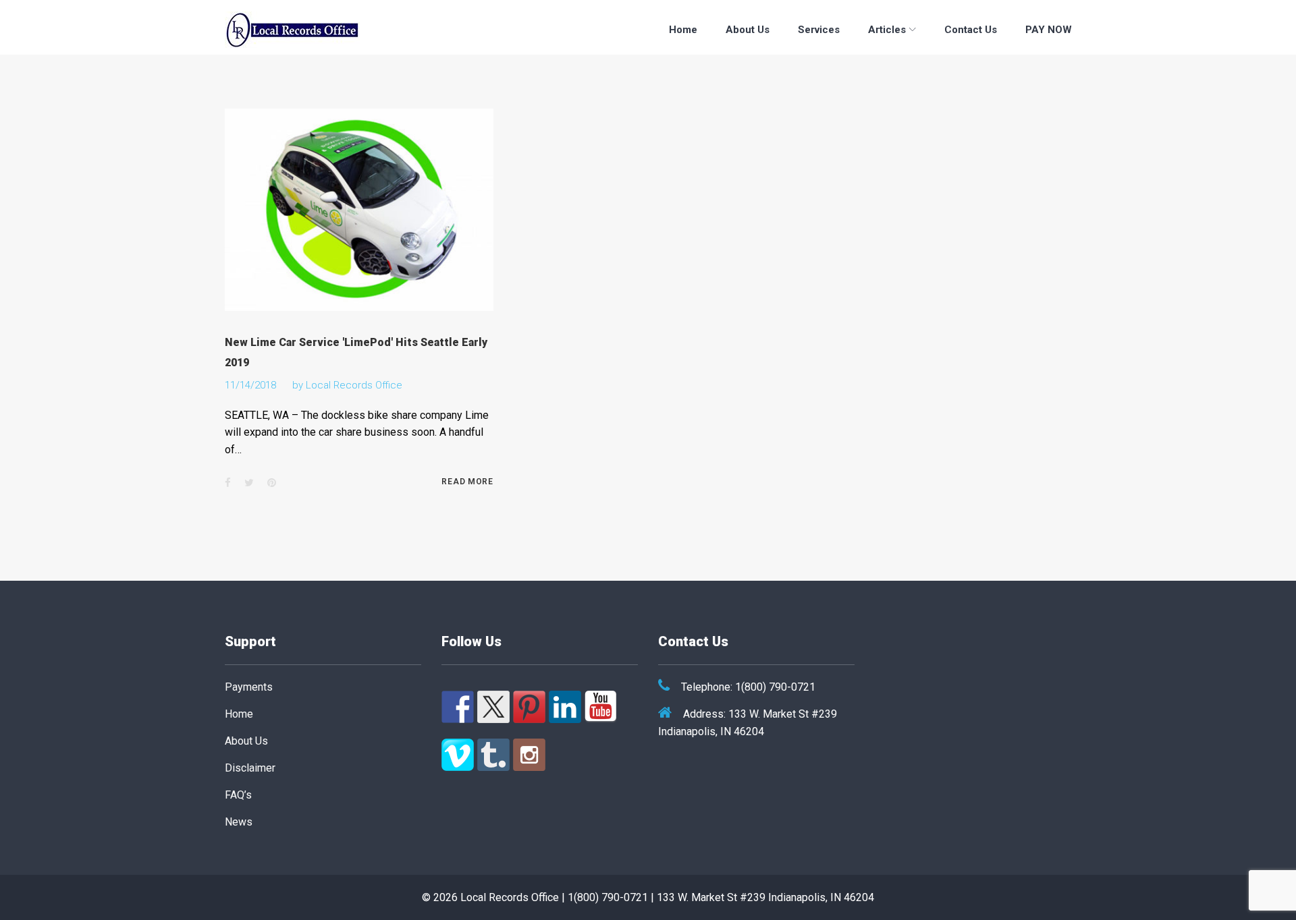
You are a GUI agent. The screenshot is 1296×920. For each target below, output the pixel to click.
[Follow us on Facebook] (457, 707)
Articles (887, 30)
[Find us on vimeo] (457, 755)
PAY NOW (1048, 30)
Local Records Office (354, 385)
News (238, 821)
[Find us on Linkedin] (565, 707)
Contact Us (970, 30)
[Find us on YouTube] (601, 707)
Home (683, 30)
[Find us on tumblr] (493, 755)
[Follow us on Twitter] (493, 707)
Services (819, 30)
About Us (748, 30)
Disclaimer (250, 767)
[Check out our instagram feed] (529, 755)
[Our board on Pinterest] (529, 707)
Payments (249, 687)
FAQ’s (238, 794)
